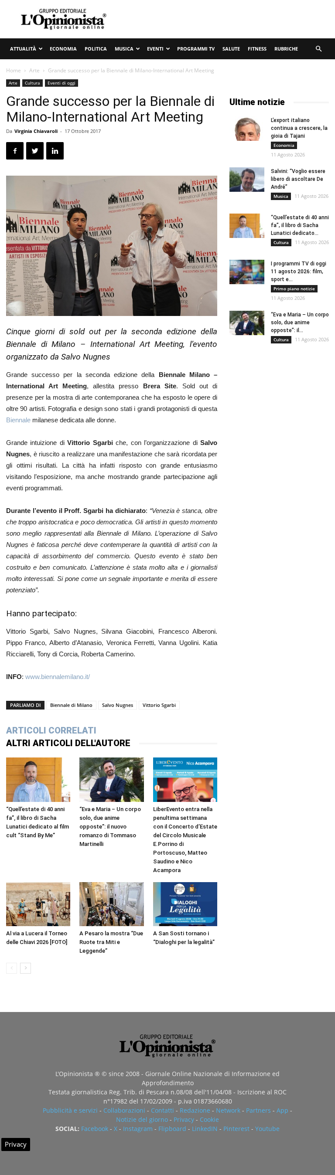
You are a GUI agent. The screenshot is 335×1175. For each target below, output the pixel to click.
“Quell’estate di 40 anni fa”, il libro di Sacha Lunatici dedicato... (300, 225)
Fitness (257, 48)
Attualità (23, 48)
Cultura (32, 83)
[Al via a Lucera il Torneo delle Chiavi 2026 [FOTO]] (38, 904)
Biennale (18, 420)
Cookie (209, 1119)
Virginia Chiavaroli (36, 131)
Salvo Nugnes (117, 705)
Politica (96, 48)
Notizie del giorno (142, 1119)
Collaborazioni (124, 1110)
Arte (34, 70)
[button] (318, 49)
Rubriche (286, 48)
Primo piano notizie (294, 288)
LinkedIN (205, 1128)
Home (13, 70)
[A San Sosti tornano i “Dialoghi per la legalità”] (185, 904)
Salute (231, 48)
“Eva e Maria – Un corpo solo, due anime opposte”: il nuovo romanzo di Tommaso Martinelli (110, 826)
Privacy (184, 1119)
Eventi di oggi (61, 83)
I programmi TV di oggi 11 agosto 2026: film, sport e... (298, 271)
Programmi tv (196, 48)
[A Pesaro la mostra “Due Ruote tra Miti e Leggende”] (111, 904)
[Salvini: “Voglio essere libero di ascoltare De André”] (246, 179)
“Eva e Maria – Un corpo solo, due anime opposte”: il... (300, 322)
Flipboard (172, 1128)
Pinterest (236, 1128)
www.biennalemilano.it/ (57, 676)
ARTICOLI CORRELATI (51, 730)
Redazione (195, 1110)
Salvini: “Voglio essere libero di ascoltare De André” (298, 179)
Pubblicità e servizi (70, 1110)
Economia (63, 48)
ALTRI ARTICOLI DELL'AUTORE (68, 743)
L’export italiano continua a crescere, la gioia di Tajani (299, 128)
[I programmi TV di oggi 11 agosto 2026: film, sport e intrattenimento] (246, 272)
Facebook (94, 1128)
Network (228, 1110)
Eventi (155, 48)
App (282, 1110)
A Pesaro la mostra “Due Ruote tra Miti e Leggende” (111, 942)
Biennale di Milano (71, 705)
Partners (258, 1110)
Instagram (138, 1128)
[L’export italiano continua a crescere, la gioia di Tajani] (246, 128)
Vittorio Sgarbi (159, 705)
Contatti (162, 1110)
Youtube (267, 1128)
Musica (124, 48)
